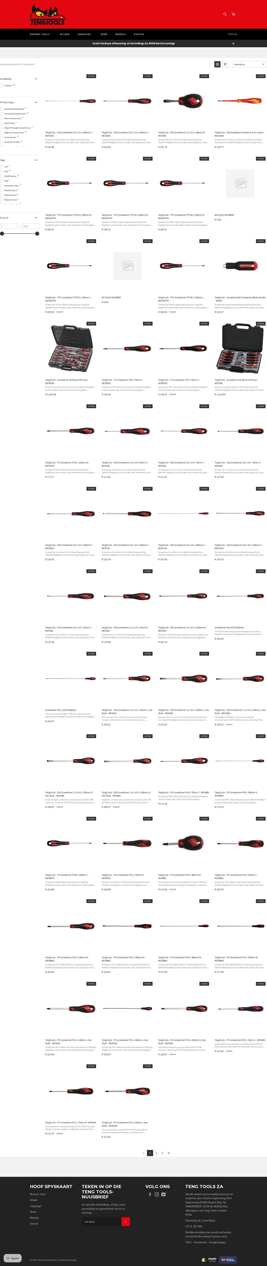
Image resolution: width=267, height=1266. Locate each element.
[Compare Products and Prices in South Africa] (228, 1259)
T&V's (188, 1242)
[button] (217, 64)
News (104, 34)
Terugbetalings (217, 1242)
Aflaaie (65, 34)
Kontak (139, 34)
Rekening (232, 34)
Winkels (120, 34)
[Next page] (168, 1153)
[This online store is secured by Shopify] (209, 1259)
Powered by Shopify (68, 1260)
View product (70, 124)
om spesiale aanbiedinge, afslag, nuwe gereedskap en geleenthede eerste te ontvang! (103, 1208)
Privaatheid (200, 1242)
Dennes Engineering (214, 1198)
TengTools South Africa (47, 1260)
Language (84, 34)
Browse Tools (40, 34)
